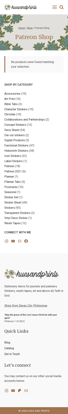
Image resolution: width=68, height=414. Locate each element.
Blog (7, 342)
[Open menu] (53, 7)
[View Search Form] (61, 7)
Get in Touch (12, 354)
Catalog (9, 348)
